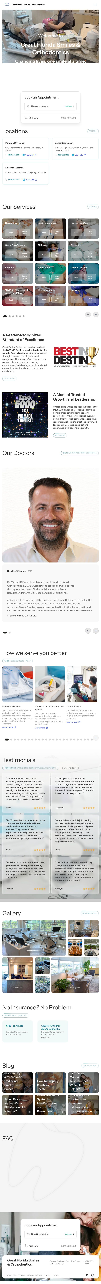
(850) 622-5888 (89, 1262)
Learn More (24, 232)
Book (11, 233)
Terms (55, 1275)
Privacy (47, 1275)
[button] (94, 5)
